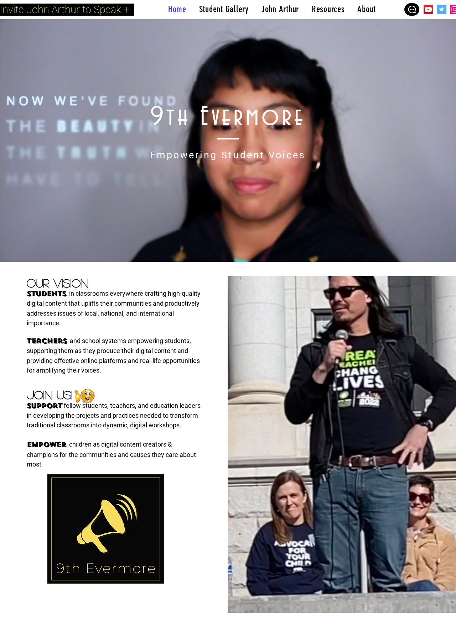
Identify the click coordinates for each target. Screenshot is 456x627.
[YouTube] (428, 9)
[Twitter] (441, 9)
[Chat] (411, 9)
